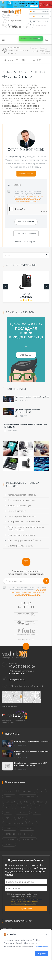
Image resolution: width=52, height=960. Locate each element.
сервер (40, 802)
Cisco (26, 834)
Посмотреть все (24, 639)
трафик (9, 845)
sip (41, 791)
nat (36, 812)
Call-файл (27, 829)
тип (35, 807)
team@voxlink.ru (15, 20)
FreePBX (9, 796)
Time (8, 812)
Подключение (28, 796)
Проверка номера (29, 38)
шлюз (21, 818)
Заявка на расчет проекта (26, 241)
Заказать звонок (26, 173)
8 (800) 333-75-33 (17, 673)
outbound (10, 834)
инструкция (28, 839)
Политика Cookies (41, 946)
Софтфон (10, 839)
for (7, 818)
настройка (26, 791)
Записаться (34, 6)
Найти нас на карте (9, 706)
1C (33, 823)
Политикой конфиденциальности (27, 201)
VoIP (7, 807)
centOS (22, 807)
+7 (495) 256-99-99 (16, 27)
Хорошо (41, 953)
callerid (22, 812)
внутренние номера (14, 823)
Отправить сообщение (26, 233)
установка (10, 802)
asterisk (9, 791)
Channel (9, 829)
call (26, 802)
